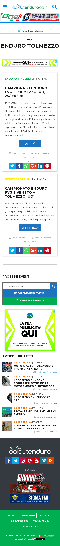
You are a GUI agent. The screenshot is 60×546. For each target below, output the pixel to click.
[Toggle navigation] (5, 7)
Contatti (11, 515)
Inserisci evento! (31, 300)
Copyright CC (46, 515)
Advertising (28, 515)
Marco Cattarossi (19, 153)
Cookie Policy (30, 526)
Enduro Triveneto (19, 78)
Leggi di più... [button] (30, 143)
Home (20, 31)
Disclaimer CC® (19, 521)
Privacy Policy (40, 521)
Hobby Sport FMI (18, 179)
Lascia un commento (42, 153)
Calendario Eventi (31, 293)
